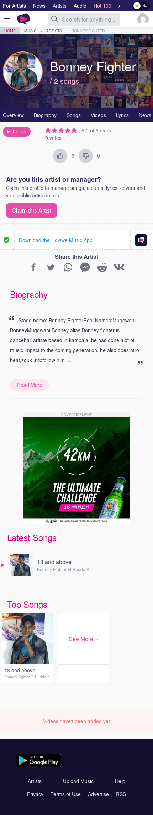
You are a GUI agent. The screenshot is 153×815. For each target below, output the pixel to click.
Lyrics (122, 115)
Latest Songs (32, 537)
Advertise (98, 794)
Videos (98, 115)
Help (120, 780)
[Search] (55, 19)
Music (30, 30)
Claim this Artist (31, 210)
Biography (45, 115)
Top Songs (27, 604)
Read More (29, 384)
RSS (121, 794)
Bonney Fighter (88, 30)
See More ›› (83, 639)
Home (10, 30)
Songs (74, 115)
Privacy (35, 794)
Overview (13, 115)
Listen (19, 131)
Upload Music (78, 780)
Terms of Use (66, 794)
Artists (54, 30)
